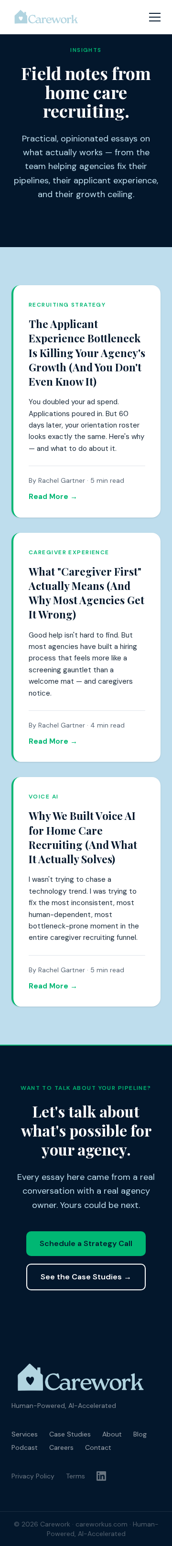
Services (24, 1434)
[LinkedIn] (101, 1476)
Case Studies (70, 1434)
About (112, 1434)
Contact (98, 1447)
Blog (140, 1434)
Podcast (24, 1447)
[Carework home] (46, 17)
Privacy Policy (32, 1476)
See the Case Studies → (86, 1277)
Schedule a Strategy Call (86, 1243)
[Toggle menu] (155, 17)
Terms (75, 1476)
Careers (61, 1447)
